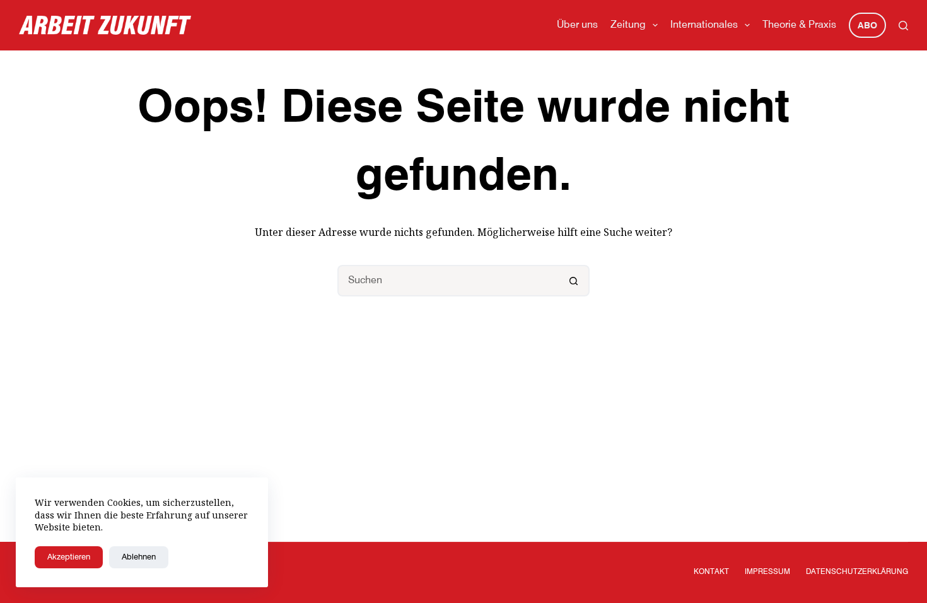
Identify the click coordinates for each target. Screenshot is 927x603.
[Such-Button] (574, 280)
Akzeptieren (68, 557)
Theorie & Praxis (799, 25)
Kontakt (711, 572)
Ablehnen (139, 557)
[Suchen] (903, 25)
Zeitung (628, 25)
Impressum (767, 572)
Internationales (704, 25)
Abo (867, 25)
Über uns (577, 25)
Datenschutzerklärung (857, 572)
